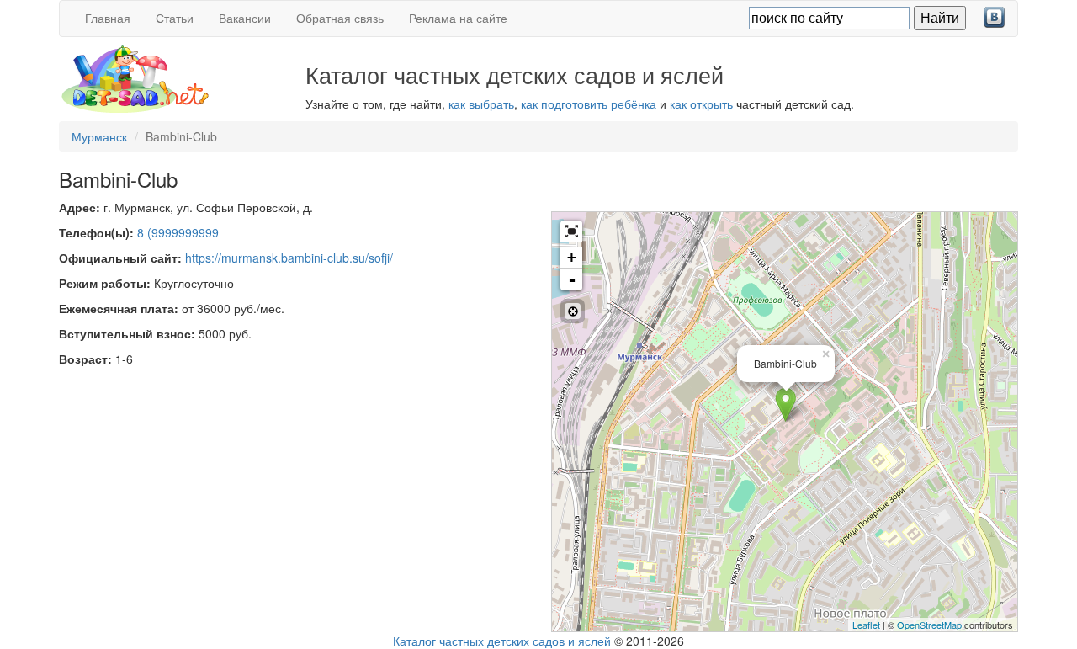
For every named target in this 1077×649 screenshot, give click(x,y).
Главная (107, 17)
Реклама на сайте (458, 17)
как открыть (701, 103)
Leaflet (866, 624)
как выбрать (481, 103)
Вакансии (245, 17)
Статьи (175, 17)
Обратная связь (340, 17)
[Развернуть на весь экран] (571, 231)
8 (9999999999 (178, 232)
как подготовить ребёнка (588, 103)
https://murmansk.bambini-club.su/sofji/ (289, 257)
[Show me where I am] (573, 311)
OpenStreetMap (929, 624)
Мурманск (99, 136)
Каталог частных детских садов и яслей (502, 640)
